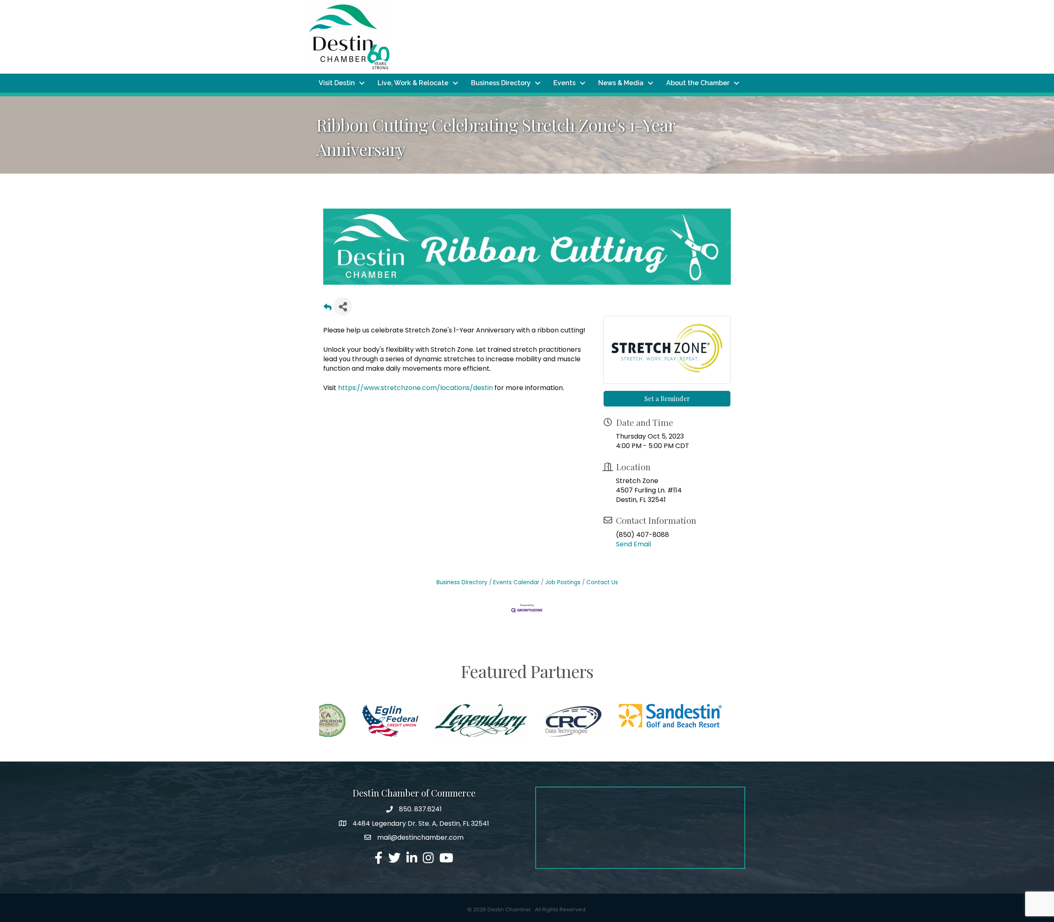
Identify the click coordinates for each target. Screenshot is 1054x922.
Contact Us (602, 582)
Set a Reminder (667, 398)
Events (564, 83)
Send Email (633, 544)
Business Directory (501, 83)
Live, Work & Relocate (413, 83)
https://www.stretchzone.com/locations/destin (415, 387)
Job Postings (563, 582)
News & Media (621, 83)
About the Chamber (698, 83)
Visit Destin (337, 83)
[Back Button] (327, 309)
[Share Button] (342, 306)
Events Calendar (516, 582)
